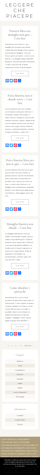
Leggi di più (26, 470)
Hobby (20, 388)
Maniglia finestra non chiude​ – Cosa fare (20, 226)
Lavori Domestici (20, 392)
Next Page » (28, 345)
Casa (20, 366)
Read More (20, 73)
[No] (37, 466)
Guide (20, 383)
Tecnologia (20, 397)
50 (21, 345)
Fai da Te (20, 374)
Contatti (20, 415)
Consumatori (20, 370)
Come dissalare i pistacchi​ (20, 289)
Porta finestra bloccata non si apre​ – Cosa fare (20, 162)
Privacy (20, 424)
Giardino (20, 379)
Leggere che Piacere (20, 10)
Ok (10, 470)
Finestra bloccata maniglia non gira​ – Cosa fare (20, 34)
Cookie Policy (20, 420)
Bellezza (20, 361)
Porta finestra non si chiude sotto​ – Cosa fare (20, 99)
